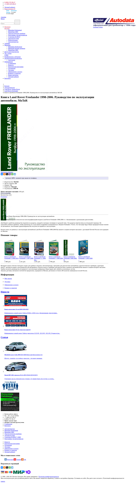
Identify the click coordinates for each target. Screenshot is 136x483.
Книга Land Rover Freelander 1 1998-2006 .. (56, 258)
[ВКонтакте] (2, 174)
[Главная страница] (6, 84)
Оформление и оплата (15, 72)
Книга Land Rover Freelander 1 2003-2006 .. (85, 258)
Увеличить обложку (7, 172)
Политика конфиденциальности (49, 476)
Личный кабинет (9, 7)
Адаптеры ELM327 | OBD (12, 437)
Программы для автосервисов (17, 35)
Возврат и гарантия (10, 450)
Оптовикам (11, 68)
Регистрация (14, 10)
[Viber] (10, 174)
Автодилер (11, 60)
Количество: (5, 195)
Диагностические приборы (16, 33)
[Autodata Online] (114, 22)
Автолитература (13, 42)
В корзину (4, 196)
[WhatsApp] (12, 174)
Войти (7, 10)
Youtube (18, 459)
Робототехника (13, 40)
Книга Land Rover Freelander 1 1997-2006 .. (26, 258)
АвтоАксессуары (13, 38)
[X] (7, 174)
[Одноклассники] (4, 174)
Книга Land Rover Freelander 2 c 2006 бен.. (40, 258)
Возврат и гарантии (14, 73)
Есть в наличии (6, 193)
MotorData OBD (13, 32)
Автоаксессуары (9, 435)
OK (25, 459)
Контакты (7, 425)
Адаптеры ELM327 (14, 37)
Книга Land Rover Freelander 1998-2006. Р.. (70, 258)
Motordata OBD (9, 432)
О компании (12, 63)
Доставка (11, 70)
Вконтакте (10, 459)
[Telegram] (15, 174)
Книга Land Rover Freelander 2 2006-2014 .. (11, 258)
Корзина (8, 12)
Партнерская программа (15, 67)
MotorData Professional (15, 47)
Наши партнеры (13, 75)
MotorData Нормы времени (16, 48)
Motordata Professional (15, 30)
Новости (11, 65)
